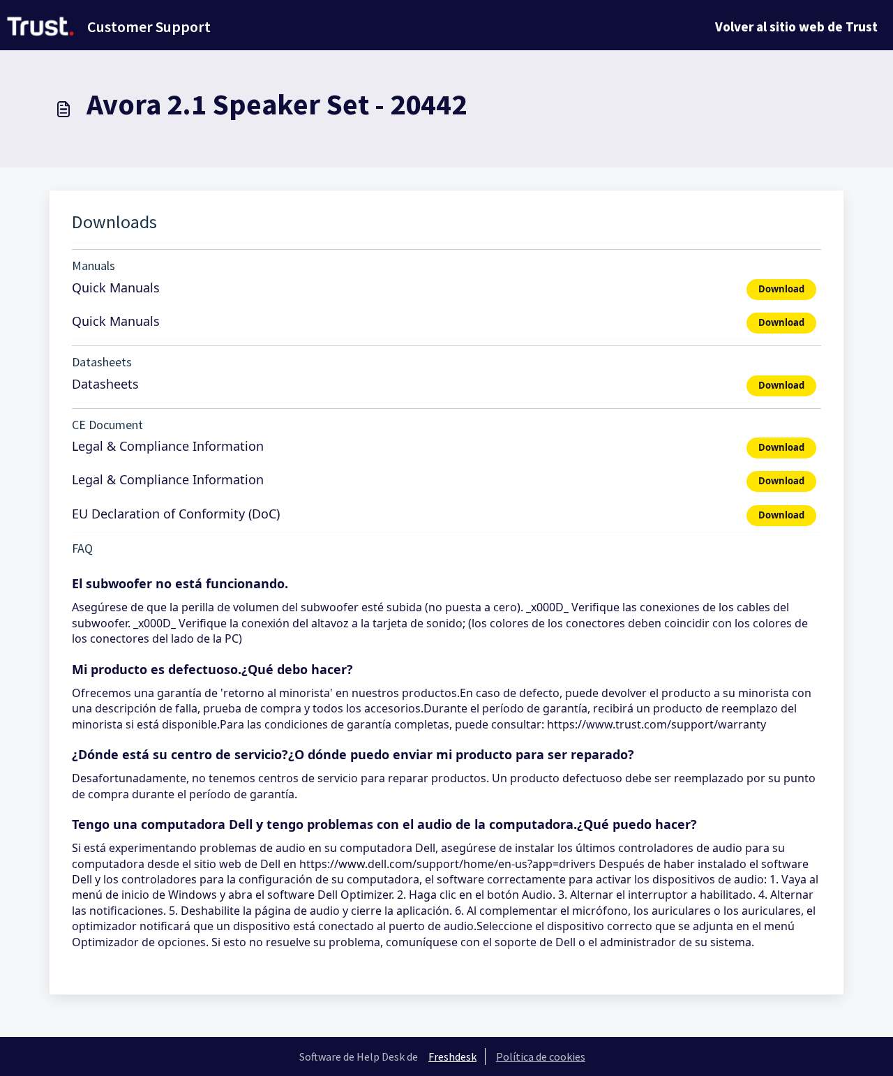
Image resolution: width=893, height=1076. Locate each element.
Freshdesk (452, 1056)
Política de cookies (540, 1056)
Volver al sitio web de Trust (796, 26)
